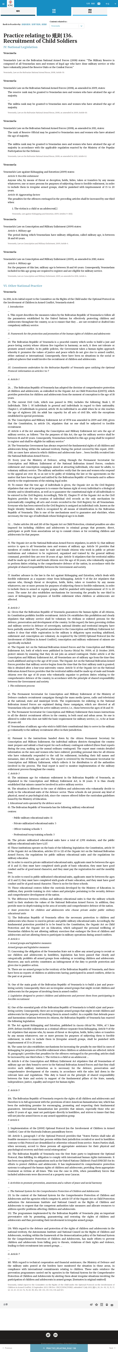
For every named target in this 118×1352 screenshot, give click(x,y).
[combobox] (51, 26)
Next (111, 1348)
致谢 (93, 3)
